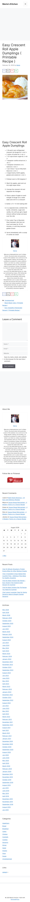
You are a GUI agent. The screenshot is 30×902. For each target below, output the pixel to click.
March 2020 (6, 766)
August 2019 (6, 785)
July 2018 (5, 810)
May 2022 (5, 711)
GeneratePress (15, 899)
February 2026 (7, 618)
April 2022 (5, 714)
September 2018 (7, 804)
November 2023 (7, 664)
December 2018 (7, 799)
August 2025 (6, 626)
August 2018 (6, 807)
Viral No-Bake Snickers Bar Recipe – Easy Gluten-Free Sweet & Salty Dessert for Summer (14, 583)
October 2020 (6, 747)
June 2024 (5, 645)
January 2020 (6, 771)
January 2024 (6, 659)
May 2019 (5, 793)
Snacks (4, 851)
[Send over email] (16, 70)
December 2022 (7, 695)
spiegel (4, 872)
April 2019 (5, 796)
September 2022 (7, 700)
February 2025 (7, 634)
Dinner (4, 845)
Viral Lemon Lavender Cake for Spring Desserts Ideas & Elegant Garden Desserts (14, 594)
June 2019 (5, 791)
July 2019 (5, 788)
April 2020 (5, 763)
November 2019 (7, 777)
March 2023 (6, 686)
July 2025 (5, 629)
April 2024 (5, 651)
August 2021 (6, 727)
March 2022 (6, 717)
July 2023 (5, 675)
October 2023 (6, 667)
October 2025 (6, 621)
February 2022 (7, 719)
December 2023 (7, 662)
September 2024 (7, 637)
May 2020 (5, 760)
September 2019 (7, 782)
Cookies (5, 840)
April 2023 (5, 684)
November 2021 (7, 722)
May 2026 (5, 610)
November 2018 (7, 801)
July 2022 (5, 706)
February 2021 (7, 736)
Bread (4, 826)
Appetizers (5, 823)
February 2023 (7, 689)
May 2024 (5, 648)
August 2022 (6, 703)
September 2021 (7, 725)
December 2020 (7, 741)
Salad (4, 848)
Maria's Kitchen (10, 4)
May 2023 (5, 681)
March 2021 (6, 733)
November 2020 (7, 744)
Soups (4, 856)
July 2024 (5, 642)
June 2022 (5, 708)
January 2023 (6, 692)
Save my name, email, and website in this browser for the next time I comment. (15, 359)
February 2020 (7, 769)
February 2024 (7, 656)
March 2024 (6, 653)
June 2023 (5, 678)
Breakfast (5, 829)
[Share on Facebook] (4, 70)
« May (4, 555)
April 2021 (5, 730)
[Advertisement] (15, 25)
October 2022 (6, 697)
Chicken (5, 834)
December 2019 (7, 774)
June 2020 (5, 758)
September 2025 (7, 623)
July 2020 (5, 755)
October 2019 (6, 780)
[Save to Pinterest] (12, 70)
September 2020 (7, 749)
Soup (4, 853)
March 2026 (6, 615)
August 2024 (6, 640)
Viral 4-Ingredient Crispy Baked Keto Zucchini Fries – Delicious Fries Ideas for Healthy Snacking (14, 576)
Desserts (5, 842)
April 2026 (5, 612)
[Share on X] (8, 70)
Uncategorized (9, 300)
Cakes (4, 831)
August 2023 (6, 673)
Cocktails (5, 837)
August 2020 (6, 752)
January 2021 (6, 738)
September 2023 (7, 670)
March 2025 (6, 632)
